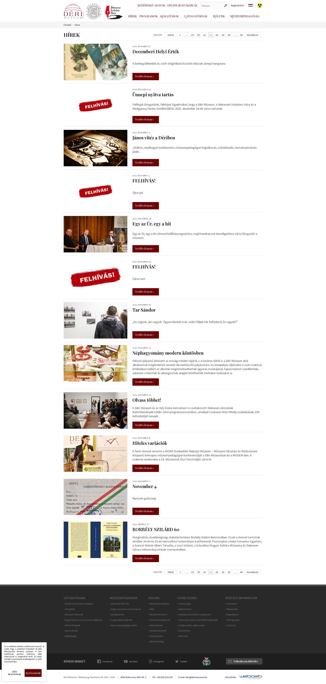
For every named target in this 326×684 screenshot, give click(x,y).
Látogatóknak (195, 16)
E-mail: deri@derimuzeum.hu (192, 677)
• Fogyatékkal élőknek (121, 620)
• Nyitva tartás (71, 630)
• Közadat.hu (183, 630)
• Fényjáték (69, 609)
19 (192, 34)
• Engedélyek (232, 614)
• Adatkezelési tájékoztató (191, 625)
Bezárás (42, 647)
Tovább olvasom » (144, 76)
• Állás (151, 609)
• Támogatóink (232, 620)
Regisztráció (237, 5)
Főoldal (67, 25)
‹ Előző (170, 34)
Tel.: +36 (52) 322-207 (162, 677)
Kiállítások (169, 16)
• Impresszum (184, 609)
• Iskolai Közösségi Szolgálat (78, 603)
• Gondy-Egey (184, 603)
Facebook (107, 661)
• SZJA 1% (230, 625)
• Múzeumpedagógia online (123, 625)
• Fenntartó (231, 603)
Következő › (253, 34)
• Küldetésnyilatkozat (159, 620)
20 (198, 34)
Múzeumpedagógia (244, 16)
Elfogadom (33, 673)
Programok (148, 16)
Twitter (183, 661)
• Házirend (182, 636)
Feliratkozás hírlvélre (245, 661)
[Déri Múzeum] (73, 11)
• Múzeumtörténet (157, 614)
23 (217, 34)
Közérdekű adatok (151, 5)
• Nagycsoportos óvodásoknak (125, 609)
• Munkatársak (155, 625)
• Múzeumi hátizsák (73, 614)
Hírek (132, 16)
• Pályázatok (231, 609)
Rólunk (219, 16)
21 (204, 34)
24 (223, 34)
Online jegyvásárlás (182, 5)
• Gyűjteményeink (157, 630)
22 (211, 34)
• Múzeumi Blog (156, 641)
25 (229, 34)
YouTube (133, 661)
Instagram (159, 661)
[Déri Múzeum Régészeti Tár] (94, 11)
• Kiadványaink (155, 636)
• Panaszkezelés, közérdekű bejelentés (197, 620)
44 (241, 34)
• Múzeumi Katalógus (158, 603)
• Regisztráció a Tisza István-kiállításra (83, 620)
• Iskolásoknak (117, 614)
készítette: (231, 677)
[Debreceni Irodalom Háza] (114, 12)
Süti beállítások (14, 673)
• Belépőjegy (70, 636)
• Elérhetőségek (72, 625)
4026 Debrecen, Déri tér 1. (133, 677)
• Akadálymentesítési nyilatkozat (194, 614)
